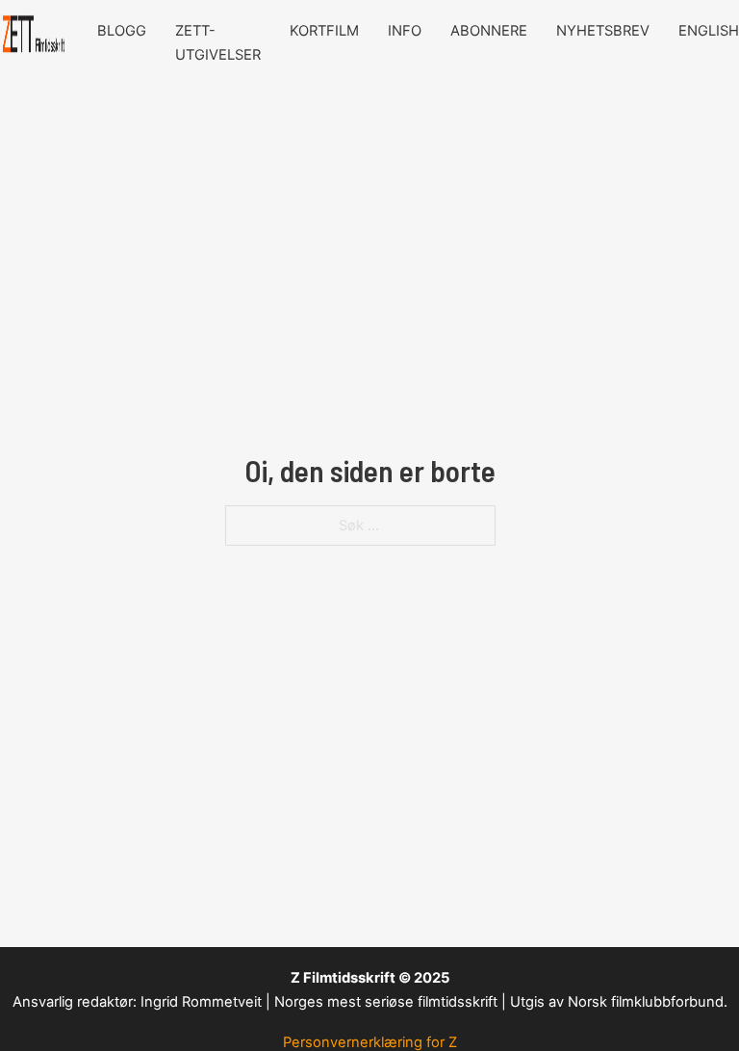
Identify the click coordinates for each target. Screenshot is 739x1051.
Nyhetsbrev (603, 30)
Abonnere (488, 30)
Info (404, 30)
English (708, 30)
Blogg (121, 30)
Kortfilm (324, 30)
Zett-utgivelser (218, 43)
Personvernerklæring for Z (370, 1042)
